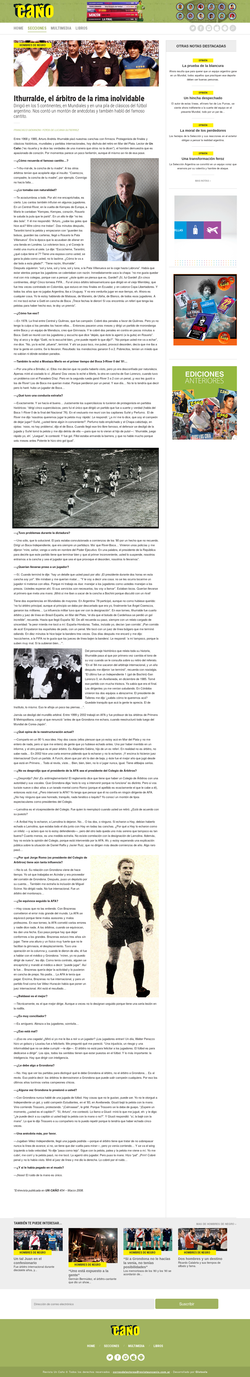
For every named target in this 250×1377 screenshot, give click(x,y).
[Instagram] (208, 28)
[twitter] (192, 28)
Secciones (37, 28)
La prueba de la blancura (203, 66)
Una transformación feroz (203, 159)
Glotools (201, 1372)
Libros (82, 28)
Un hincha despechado (203, 98)
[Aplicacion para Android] (224, 28)
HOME (18, 28)
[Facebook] (200, 28)
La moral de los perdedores (203, 130)
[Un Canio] (34, 16)
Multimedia (61, 28)
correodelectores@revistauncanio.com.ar (141, 1372)
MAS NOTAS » (203, 180)
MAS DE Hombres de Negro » (216, 1224)
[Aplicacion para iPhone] (216, 28)
